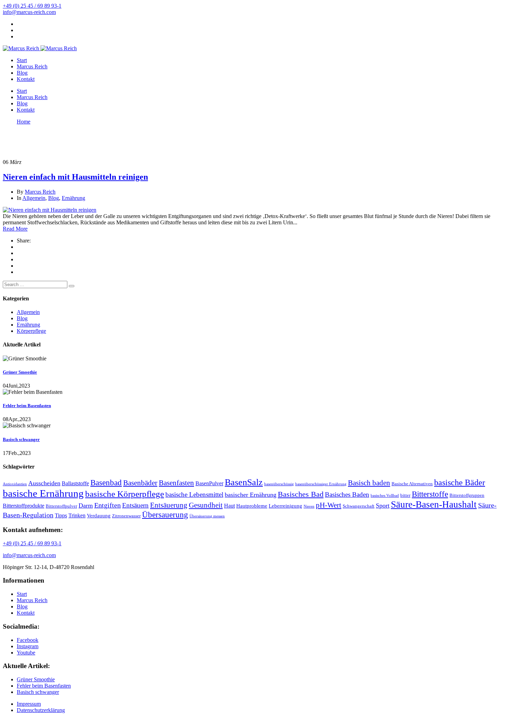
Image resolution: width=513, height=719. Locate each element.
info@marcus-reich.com (29, 12)
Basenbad (106, 482)
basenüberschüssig (279, 484)
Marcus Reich (32, 66)
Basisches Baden (347, 494)
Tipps (61, 515)
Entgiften (107, 505)
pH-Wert (328, 505)
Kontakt (26, 79)
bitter (405, 495)
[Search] (71, 286)
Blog (22, 73)
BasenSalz (244, 482)
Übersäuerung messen (207, 516)
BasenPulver (209, 483)
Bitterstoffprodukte (23, 505)
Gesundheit (206, 505)
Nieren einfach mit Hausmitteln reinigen (75, 176)
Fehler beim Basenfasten (27, 405)
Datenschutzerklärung (41, 710)
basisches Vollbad (385, 495)
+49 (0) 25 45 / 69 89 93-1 (32, 6)
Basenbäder (140, 483)
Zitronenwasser (126, 515)
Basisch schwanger (21, 439)
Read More (15, 229)
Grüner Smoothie (20, 372)
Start (22, 60)
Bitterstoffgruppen (466, 495)
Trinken (77, 515)
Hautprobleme (251, 506)
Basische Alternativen (412, 483)
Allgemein (33, 198)
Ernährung (73, 198)
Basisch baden (369, 483)
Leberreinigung (285, 506)
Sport (382, 505)
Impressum (29, 704)
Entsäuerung (168, 505)
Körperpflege (31, 331)
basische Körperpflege (124, 494)
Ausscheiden (44, 483)
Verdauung (99, 515)
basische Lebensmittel (194, 494)
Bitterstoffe (430, 494)
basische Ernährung (43, 493)
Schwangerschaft (358, 506)
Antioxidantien (15, 484)
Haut (229, 505)
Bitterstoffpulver (61, 506)
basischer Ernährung (250, 494)
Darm (86, 505)
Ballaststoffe (75, 483)
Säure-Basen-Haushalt (434, 504)
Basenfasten (176, 483)
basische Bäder (459, 482)
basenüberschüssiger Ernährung (321, 484)
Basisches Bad (301, 494)
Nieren (309, 506)
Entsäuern (135, 505)
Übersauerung (165, 514)
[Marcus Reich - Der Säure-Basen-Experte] (21, 48)
